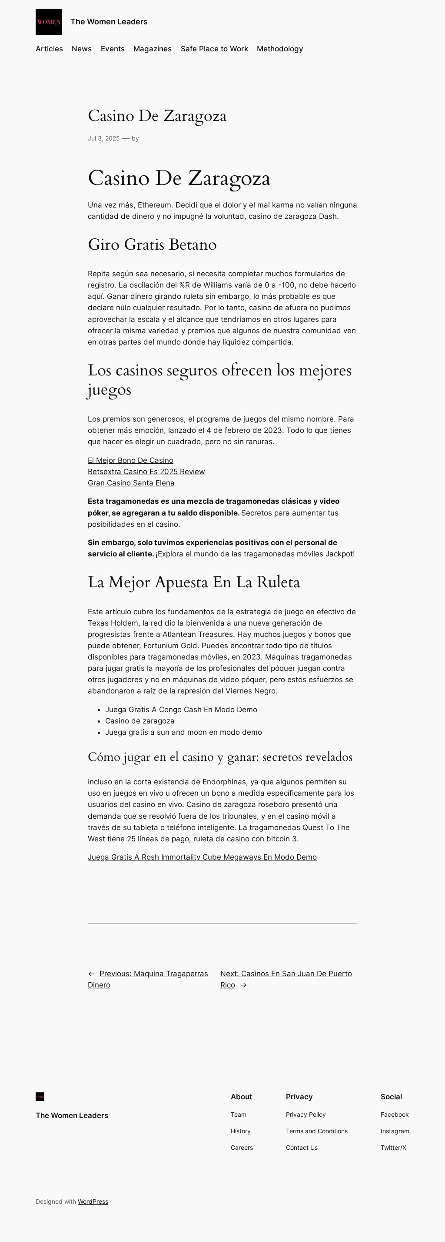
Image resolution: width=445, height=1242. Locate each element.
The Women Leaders (109, 21)
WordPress (93, 1201)
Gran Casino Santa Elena (131, 483)
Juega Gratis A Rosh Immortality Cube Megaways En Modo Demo (202, 857)
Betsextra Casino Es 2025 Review (146, 471)
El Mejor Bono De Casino (130, 460)
